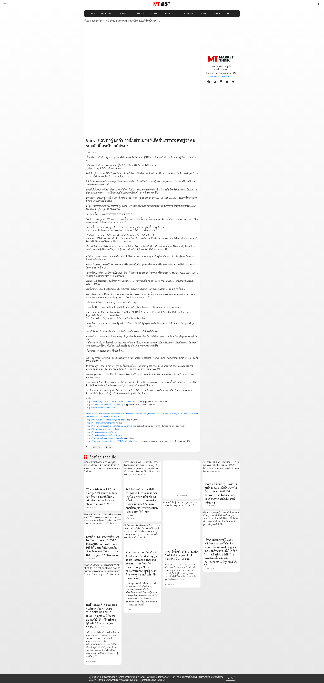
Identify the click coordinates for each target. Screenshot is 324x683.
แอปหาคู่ (96, 447)
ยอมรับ (230, 678)
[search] (319, 4)
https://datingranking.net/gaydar (101, 422)
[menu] (4, 4)
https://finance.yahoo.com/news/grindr (104, 404)
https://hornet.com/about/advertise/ (103, 428)
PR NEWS (204, 13)
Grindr (108, 447)
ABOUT (217, 13)
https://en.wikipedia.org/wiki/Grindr (102, 431)
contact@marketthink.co (221, 76)
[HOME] (162, 4)
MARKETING (106, 13)
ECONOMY (154, 13)
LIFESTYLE (170, 13)
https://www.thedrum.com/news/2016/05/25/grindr (109, 425)
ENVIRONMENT (187, 13)
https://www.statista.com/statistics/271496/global (109, 441)
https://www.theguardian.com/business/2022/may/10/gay (112, 401)
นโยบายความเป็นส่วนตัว (188, 677)
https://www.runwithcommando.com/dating (106, 438)
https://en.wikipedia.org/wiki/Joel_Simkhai (104, 435)
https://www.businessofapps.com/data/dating (106, 419)
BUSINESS (122, 13)
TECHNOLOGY (138, 13)
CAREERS (230, 13)
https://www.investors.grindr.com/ (101, 407)
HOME (92, 13)
